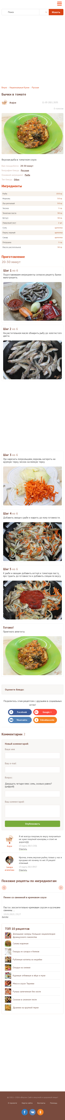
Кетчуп (5, 218)
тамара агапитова (9, 868)
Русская (35, 87)
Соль (5, 227)
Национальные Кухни (19, 87)
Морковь (6, 198)
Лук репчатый (9, 203)
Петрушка (7, 242)
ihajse (9, 846)
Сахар (5, 237)
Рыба (5, 193)
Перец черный (9, 232)
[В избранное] (61, 102)
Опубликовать (32, 823)
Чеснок (6, 208)
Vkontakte (22, 720)
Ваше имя (10, 749)
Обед (16, 179)
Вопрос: (9, 777)
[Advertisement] (32, 50)
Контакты (41, 1103)
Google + (47, 712)
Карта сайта (27, 1103)
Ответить (23, 849)
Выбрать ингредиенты (44, 12)
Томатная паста (9, 213)
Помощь (53, 1103)
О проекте (12, 1103)
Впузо (4, 87)
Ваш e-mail (10, 763)
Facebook (22, 712)
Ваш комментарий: (14, 801)
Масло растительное (12, 247)
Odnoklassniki (47, 720)
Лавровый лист (9, 223)
